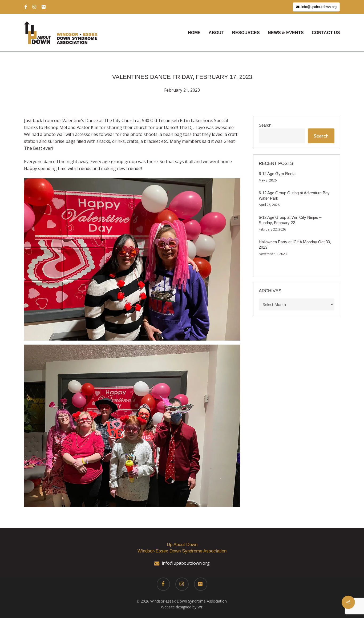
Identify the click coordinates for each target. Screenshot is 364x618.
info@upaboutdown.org (186, 563)
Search (265, 125)
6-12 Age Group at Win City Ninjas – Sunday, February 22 (290, 220)
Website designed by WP (182, 606)
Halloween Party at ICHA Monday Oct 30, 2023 (295, 244)
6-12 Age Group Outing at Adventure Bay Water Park (294, 195)
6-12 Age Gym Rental (277, 173)
